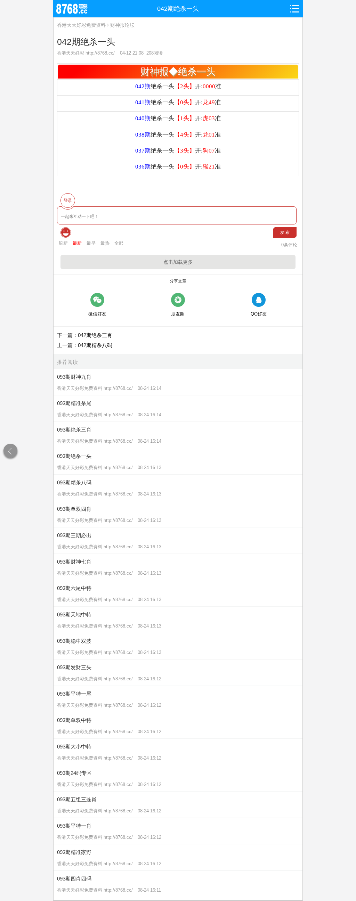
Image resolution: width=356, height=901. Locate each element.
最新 (77, 243)
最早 (91, 243)
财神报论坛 (122, 25)
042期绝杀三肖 (95, 335)
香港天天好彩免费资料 (81, 25)
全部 (118, 243)
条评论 (289, 244)
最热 (105, 243)
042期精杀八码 (95, 345)
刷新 (63, 243)
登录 (68, 200)
